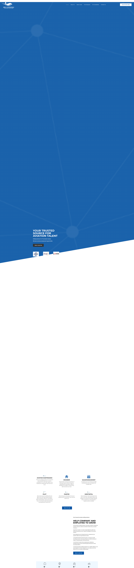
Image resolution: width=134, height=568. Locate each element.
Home (67, 4)
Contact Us (103, 4)
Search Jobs (79, 4)
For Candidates (95, 4)
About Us (73, 4)
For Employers (87, 4)
